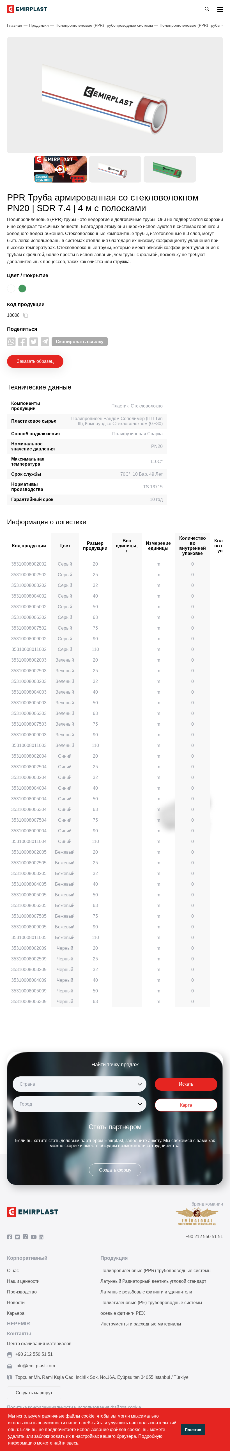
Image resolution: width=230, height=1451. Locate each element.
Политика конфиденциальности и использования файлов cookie (74, 1407)
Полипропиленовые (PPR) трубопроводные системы (104, 25)
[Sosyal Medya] (11, 1237)
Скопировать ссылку (80, 341)
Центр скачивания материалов (39, 1343)
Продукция (39, 25)
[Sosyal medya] (11, 342)
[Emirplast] (27, 9)
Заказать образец (35, 361)
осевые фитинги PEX (122, 1313)
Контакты (19, 1333)
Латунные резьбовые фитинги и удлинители (146, 1292)
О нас (13, 1270)
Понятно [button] (193, 1429)
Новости (16, 1302)
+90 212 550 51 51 (204, 1236)
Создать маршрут (34, 1392)
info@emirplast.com (35, 1365)
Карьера (15, 1313)
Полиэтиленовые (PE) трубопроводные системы (151, 1302)
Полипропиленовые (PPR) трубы (190, 25)
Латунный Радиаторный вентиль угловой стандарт (153, 1281)
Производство (22, 1292)
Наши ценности (23, 1281)
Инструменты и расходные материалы (140, 1324)
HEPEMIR (18, 1323)
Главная (14, 25)
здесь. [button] (73, 1443)
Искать (186, 1084)
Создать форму (115, 1170)
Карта (186, 1105)
